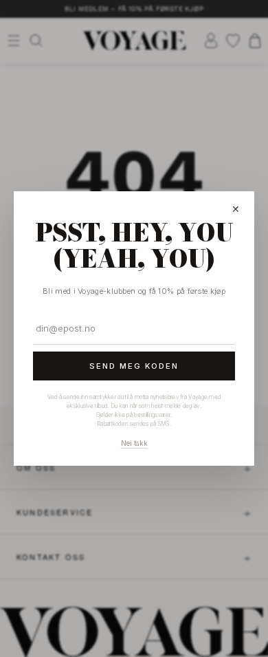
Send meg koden (134, 366)
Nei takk (134, 443)
